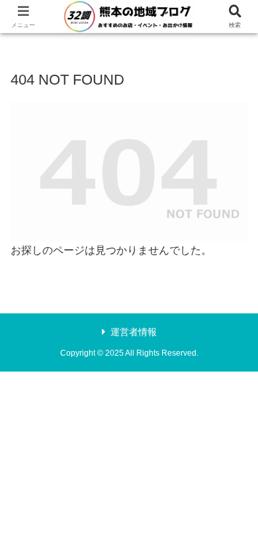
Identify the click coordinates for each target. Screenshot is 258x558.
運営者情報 (133, 332)
